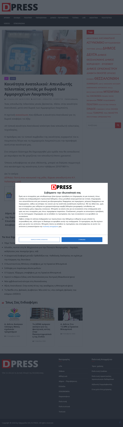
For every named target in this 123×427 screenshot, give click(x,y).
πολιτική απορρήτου (50, 226)
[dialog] (61, 213)
